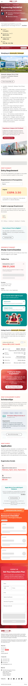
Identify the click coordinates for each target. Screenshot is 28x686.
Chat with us (5, 662)
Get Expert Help (8, 237)
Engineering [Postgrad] (12, 378)
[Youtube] (14, 679)
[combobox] (7, 588)
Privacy (25, 684)
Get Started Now (14, 498)
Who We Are (3, 648)
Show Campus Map (6, 81)
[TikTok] (16, 679)
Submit (14, 621)
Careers (2, 649)
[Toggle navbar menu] (2, 1)
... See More (24, 25)
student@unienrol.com (7, 664)
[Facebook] (8, 679)
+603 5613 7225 (6, 659)
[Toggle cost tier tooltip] (23, 264)
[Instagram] (11, 679)
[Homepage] (13, 2)
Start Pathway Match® (15, 387)
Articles (2, 651)
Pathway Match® (4, 653)
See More (5, 233)
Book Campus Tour (8, 137)
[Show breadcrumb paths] (1, 4)
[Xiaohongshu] (21, 679)
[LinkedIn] (19, 679)
